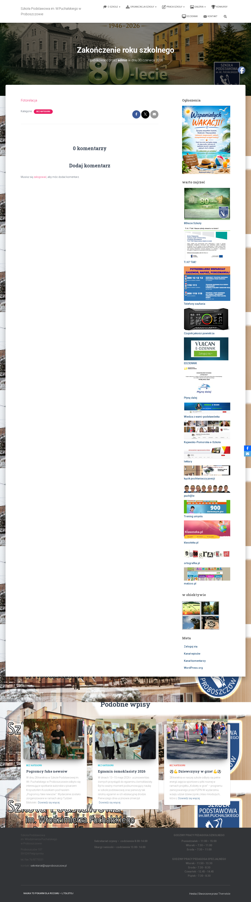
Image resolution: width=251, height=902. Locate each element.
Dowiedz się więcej (49, 802)
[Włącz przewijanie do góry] (243, 894)
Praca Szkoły (174, 7)
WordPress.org (193, 667)
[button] (119, 7)
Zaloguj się (191, 646)
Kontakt (212, 16)
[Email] (247, 454)
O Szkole (113, 7)
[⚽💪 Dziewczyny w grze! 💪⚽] (197, 738)
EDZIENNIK (192, 16)
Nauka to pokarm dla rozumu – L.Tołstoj (48, 893)
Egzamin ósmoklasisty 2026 (122, 771)
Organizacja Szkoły (142, 7)
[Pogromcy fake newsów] (54, 738)
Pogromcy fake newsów (46, 771)
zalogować (40, 176)
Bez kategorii (43, 112)
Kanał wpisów (192, 653)
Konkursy (221, 7)
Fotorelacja (29, 100)
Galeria (199, 7)
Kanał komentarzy (195, 660)
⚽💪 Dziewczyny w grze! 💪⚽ (195, 771)
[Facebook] (247, 448)
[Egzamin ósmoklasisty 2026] (125, 738)
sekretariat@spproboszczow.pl (49, 865)
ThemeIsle (224, 893)
